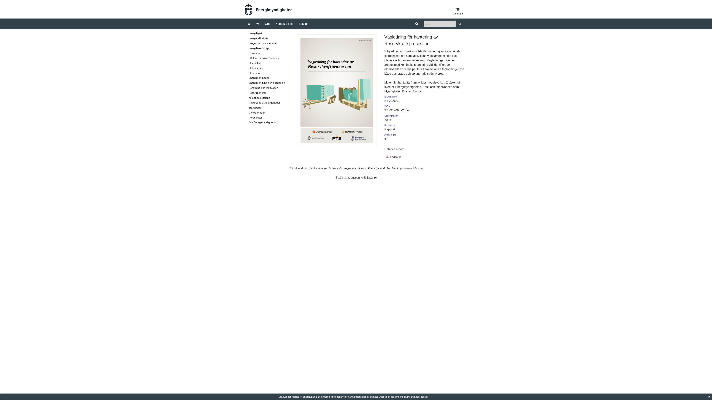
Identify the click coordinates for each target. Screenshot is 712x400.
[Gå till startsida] (257, 24)
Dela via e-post (394, 149)
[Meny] (249, 24)
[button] (460, 24)
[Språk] (416, 24)
